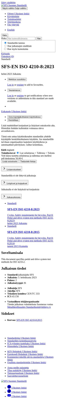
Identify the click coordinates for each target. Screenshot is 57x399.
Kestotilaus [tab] (13, 120)
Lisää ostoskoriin (9, 161)
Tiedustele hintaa (27, 161)
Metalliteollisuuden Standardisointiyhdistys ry (29, 307)
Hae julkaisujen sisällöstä (19, 46)
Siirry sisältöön (8, 2)
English (11, 30)
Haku (4, 35)
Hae (39, 38)
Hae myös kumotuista (17, 49)
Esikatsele (13, 111)
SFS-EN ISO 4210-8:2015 (29, 320)
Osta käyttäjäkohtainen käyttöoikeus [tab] (25, 117)
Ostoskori (7, 56)
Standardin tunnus (16, 43)
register (20, 84)
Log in (10, 84)
